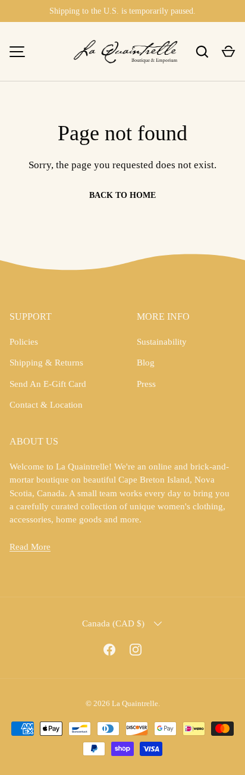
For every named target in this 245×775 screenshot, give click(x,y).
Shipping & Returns (46, 362)
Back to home (122, 195)
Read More (30, 547)
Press (146, 384)
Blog (146, 362)
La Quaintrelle (135, 703)
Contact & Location (46, 404)
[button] (228, 52)
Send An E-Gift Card (48, 384)
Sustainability (162, 341)
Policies (24, 341)
